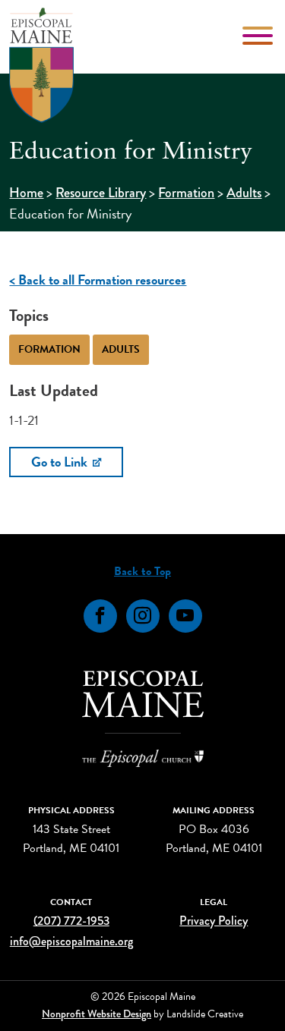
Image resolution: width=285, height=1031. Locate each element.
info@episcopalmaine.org (71, 941)
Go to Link (60, 461)
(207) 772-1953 (71, 920)
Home (26, 193)
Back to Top (142, 571)
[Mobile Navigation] (259, 35)
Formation (186, 193)
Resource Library (100, 193)
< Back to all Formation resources (97, 279)
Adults (243, 193)
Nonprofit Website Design (96, 1013)
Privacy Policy (213, 920)
